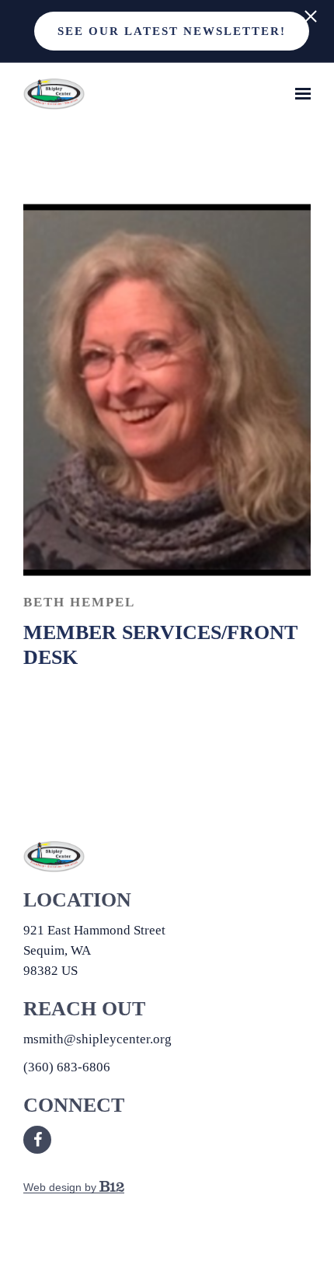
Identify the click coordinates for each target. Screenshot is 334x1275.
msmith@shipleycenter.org (97, 1039)
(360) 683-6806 (66, 1067)
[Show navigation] (299, 94)
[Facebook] (37, 1140)
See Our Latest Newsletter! (171, 31)
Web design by (61, 1187)
